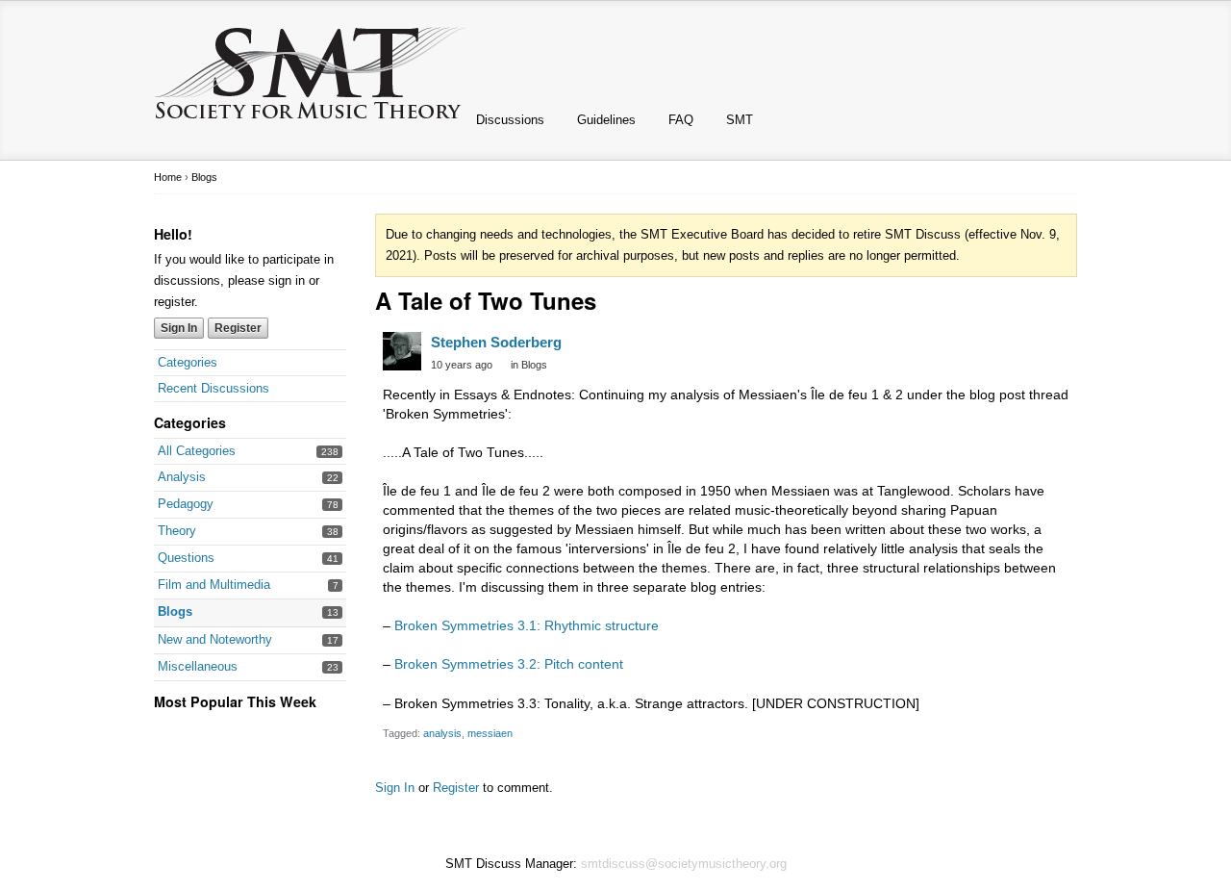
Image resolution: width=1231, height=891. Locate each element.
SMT (739, 120)
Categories (187, 362)
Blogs (175, 611)
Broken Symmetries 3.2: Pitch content (508, 664)
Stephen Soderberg (496, 342)
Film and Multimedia (214, 584)
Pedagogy (186, 503)
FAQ (680, 120)
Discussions (510, 120)
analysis (442, 733)
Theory (177, 530)
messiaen (490, 733)
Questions (186, 557)
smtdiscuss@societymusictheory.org (684, 863)
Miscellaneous (198, 666)
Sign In (179, 328)
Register (238, 328)
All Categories (197, 451)
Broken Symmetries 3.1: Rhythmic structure (526, 625)
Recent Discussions (213, 388)
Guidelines (606, 120)
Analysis (182, 477)
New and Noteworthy (215, 639)
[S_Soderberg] (402, 351)
